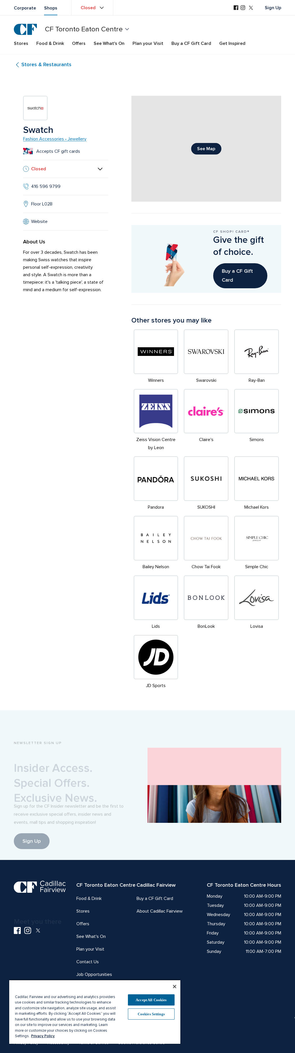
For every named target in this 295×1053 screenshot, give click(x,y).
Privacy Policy (43, 1036)
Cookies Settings (151, 1014)
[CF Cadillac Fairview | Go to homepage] (25, 29)
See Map (206, 149)
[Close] (174, 986)
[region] (94, 1012)
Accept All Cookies (151, 1000)
